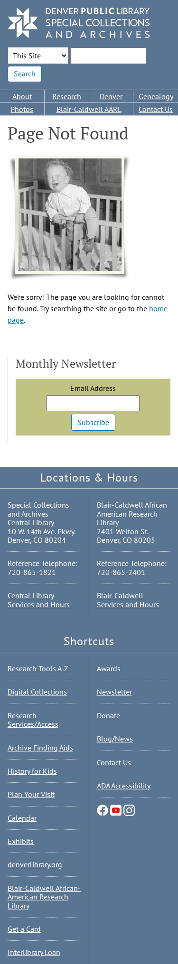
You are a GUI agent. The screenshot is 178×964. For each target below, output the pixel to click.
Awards (109, 668)
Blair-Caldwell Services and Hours (128, 600)
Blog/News (115, 738)
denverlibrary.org (35, 864)
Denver (111, 96)
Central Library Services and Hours (39, 600)
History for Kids (32, 771)
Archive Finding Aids (40, 747)
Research (66, 96)
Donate (108, 715)
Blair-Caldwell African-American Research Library (44, 896)
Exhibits (21, 841)
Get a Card (24, 929)
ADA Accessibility (123, 785)
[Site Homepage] (79, 23)
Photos (21, 109)
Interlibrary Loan (34, 952)
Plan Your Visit (31, 794)
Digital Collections (37, 691)
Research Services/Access (33, 720)
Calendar (22, 818)
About (22, 96)
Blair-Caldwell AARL (89, 109)
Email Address (93, 388)
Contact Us (156, 109)
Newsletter (114, 691)
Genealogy (156, 96)
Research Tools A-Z (38, 668)
